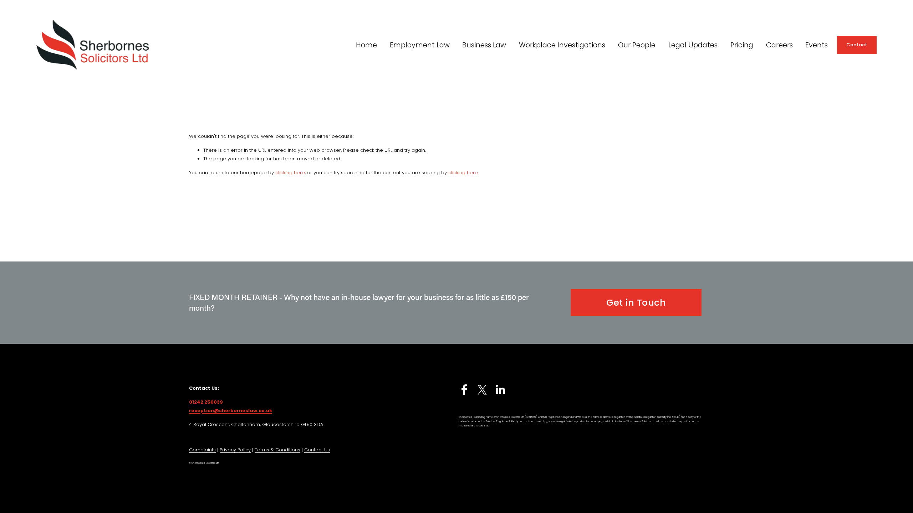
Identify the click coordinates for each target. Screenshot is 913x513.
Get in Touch (636, 302)
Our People (637, 45)
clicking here (290, 172)
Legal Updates (693, 45)
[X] (482, 389)
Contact (856, 44)
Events (816, 45)
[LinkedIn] (500, 389)
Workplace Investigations (562, 45)
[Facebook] (464, 389)
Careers (779, 45)
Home (366, 45)
